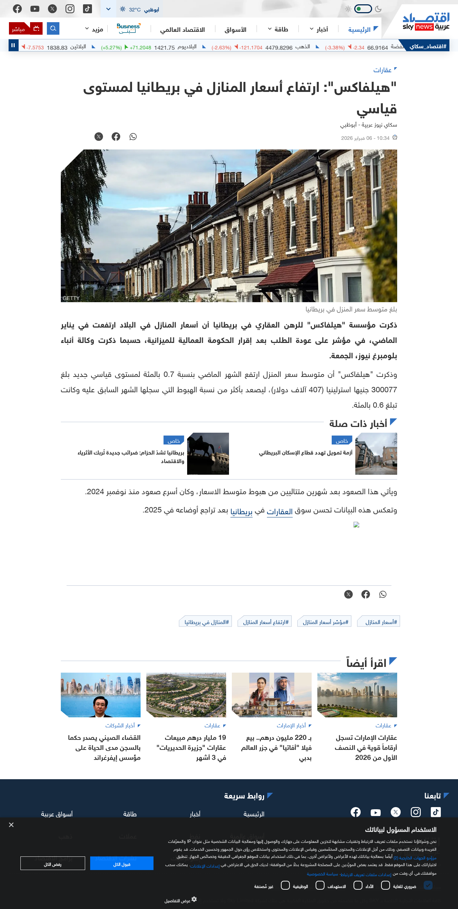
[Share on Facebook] (116, 137)
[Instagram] (70, 9)
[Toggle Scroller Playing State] (14, 45)
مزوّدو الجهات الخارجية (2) (415, 856)
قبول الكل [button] (121, 863)
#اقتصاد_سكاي (428, 45)
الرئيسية (360, 28)
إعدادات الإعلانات (205, 865)
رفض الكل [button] (53, 863)
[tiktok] (436, 814)
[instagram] (416, 814)
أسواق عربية (57, 812)
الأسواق (236, 28)
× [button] (11, 825)
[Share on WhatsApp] (133, 137)
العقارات (280, 510)
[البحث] (53, 28)
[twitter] (396, 814)
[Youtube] (35, 8)
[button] (132, 9)
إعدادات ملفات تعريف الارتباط (366, 873)
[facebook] (356, 814)
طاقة (130, 812)
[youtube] (376, 813)
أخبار (195, 812)
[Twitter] (52, 9)
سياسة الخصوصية (322, 872)
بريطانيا (241, 510)
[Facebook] (17, 9)
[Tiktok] (87, 9)
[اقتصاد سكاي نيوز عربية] (415, 21)
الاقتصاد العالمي (182, 28)
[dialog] (229, 863)
